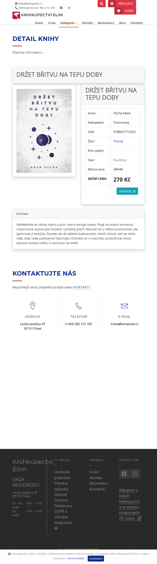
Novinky (87, 22)
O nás (52, 22)
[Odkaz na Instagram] (69, 8)
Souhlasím (95, 558)
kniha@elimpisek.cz (30, 3)
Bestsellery (106, 22)
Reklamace (63, 506)
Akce (122, 22)
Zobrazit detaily (75, 558)
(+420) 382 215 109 (78, 324)
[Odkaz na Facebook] (61, 8)
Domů (39, 22)
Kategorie (67, 22)
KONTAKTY (82, 287)
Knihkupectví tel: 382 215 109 (36, 8)
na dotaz (126, 191)
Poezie (118, 141)
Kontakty (137, 22)
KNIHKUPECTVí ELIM (41, 15)
